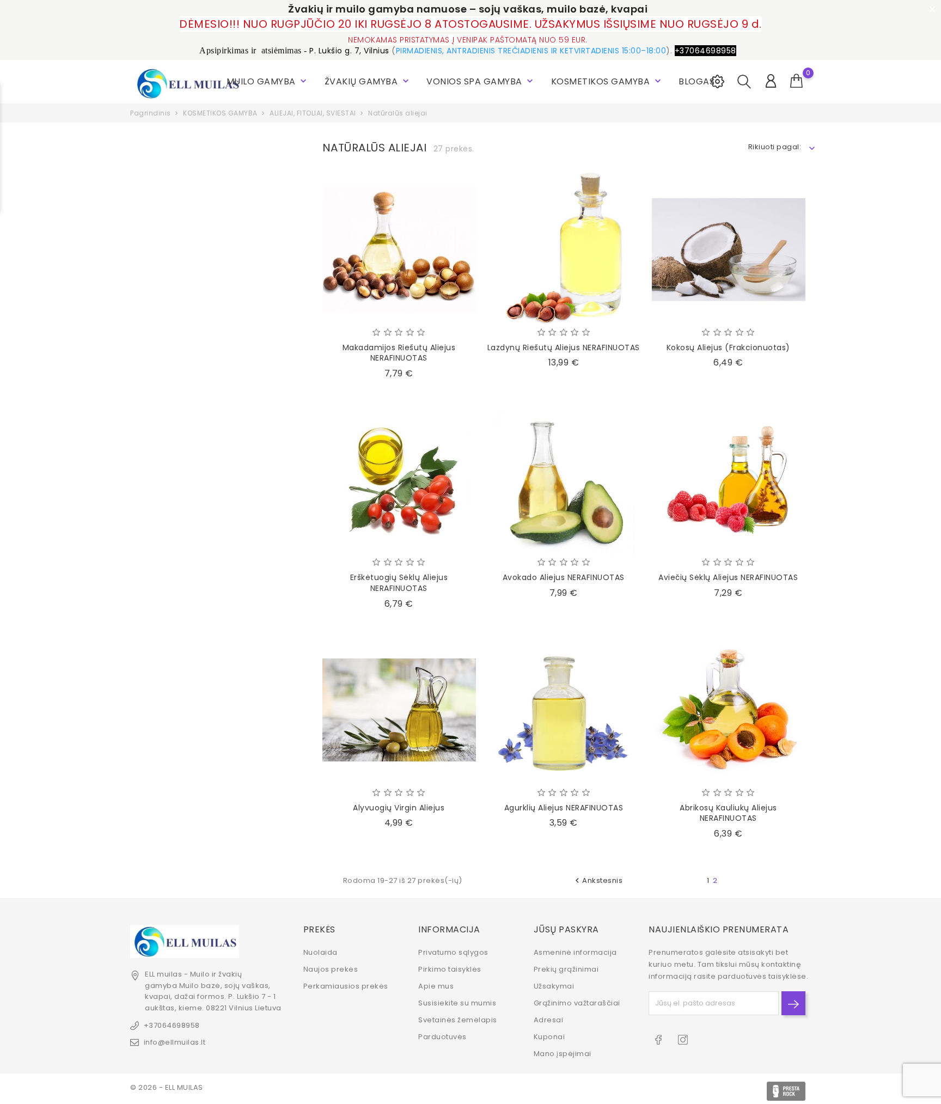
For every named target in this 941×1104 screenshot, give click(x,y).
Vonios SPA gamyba (480, 81)
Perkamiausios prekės (345, 986)
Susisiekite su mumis (457, 1003)
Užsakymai (554, 986)
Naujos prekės (330, 969)
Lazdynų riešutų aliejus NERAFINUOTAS (563, 347)
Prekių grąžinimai (566, 969)
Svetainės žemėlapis (457, 1020)
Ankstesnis (597, 880)
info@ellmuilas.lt (174, 1042)
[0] (796, 81)
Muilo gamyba (268, 81)
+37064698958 (172, 1025)
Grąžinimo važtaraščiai (577, 1003)
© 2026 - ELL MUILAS (166, 1087)
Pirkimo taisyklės (449, 969)
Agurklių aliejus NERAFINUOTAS (564, 807)
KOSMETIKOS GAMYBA (607, 81)
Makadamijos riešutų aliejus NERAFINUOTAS (399, 353)
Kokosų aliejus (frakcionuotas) (728, 347)
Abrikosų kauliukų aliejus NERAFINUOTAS (728, 813)
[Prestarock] (786, 1091)
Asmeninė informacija (575, 952)
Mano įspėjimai (562, 1053)
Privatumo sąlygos (453, 952)
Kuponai (549, 1037)
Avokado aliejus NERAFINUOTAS (564, 577)
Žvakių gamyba (368, 81)
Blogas (696, 81)
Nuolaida (320, 952)
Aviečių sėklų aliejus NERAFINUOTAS (728, 577)
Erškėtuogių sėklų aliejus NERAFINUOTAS (399, 583)
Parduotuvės (442, 1037)
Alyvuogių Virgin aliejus (398, 807)
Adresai (549, 1020)
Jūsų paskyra (566, 929)
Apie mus (436, 986)
